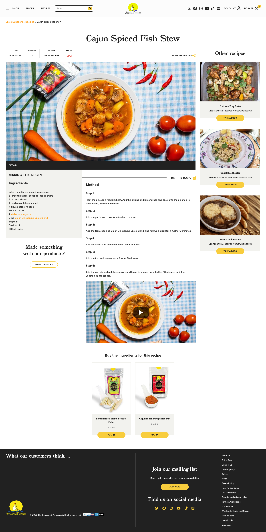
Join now (174, 486)
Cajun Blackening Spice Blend (31, 218)
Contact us (227, 465)
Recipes (45, 8)
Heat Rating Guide (230, 488)
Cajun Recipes (51, 55)
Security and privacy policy (234, 497)
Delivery (226, 474)
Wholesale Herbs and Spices (236, 511)
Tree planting (228, 515)
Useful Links (227, 520)
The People (227, 506)
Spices (30, 8)
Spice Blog (227, 460)
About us (226, 455)
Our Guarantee (229, 492)
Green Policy (228, 483)
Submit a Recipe (44, 264)
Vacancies (227, 525)
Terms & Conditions (231, 502)
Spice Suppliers (14, 21)
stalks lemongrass (21, 214)
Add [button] (110, 434)
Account (230, 8)
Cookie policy (228, 469)
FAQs (224, 478)
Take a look (230, 118)
